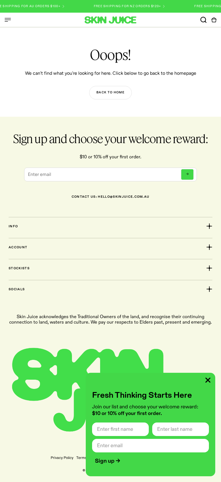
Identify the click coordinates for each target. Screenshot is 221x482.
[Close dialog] (208, 380)
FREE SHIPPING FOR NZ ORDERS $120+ (122, 6)
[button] (8, 20)
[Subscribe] (187, 174)
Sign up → (107, 461)
